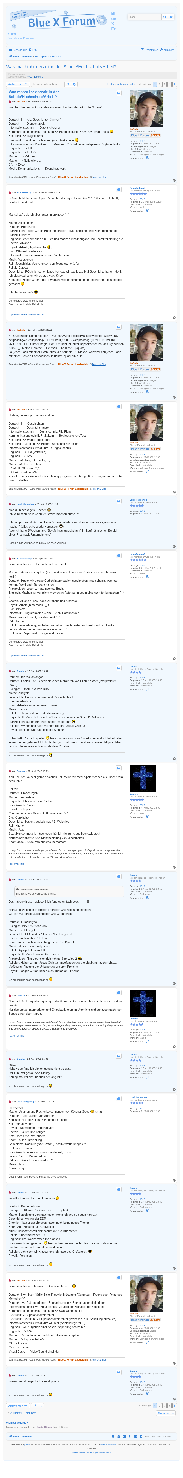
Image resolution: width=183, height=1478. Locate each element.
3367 (142, 199)
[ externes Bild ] (17, 863)
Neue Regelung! (35, 76)
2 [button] (159, 84)
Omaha (133, 666)
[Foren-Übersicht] (59, 19)
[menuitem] (32, 50)
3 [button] (164, 84)
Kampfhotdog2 (137, 188)
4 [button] (169, 84)
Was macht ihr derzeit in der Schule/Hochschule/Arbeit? (61, 66)
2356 (142, 805)
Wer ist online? (17, 1422)
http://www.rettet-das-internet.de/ (26, 314)
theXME (134, 129)
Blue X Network (108, 1444)
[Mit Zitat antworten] (119, 93)
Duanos (134, 794)
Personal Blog (99, 177)
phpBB (27, 1444)
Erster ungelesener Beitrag (121, 84)
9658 (142, 141)
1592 (142, 677)
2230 (142, 511)
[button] (174, 84)
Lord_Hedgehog (138, 500)
